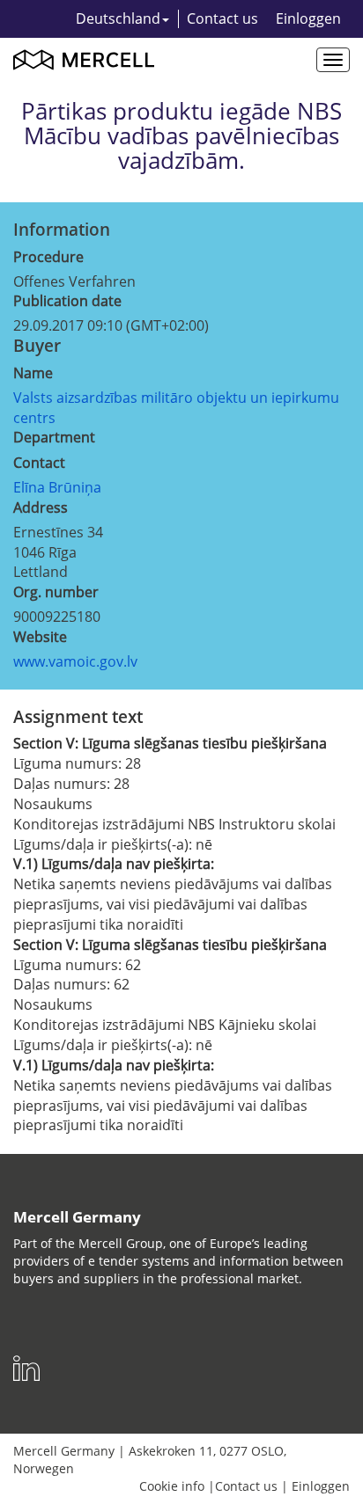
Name (33, 373)
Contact (39, 462)
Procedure (48, 256)
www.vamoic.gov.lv (75, 661)
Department (54, 437)
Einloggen (308, 18)
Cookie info (171, 1486)
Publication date (67, 300)
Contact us (222, 18)
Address (40, 507)
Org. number (56, 592)
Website (40, 636)
